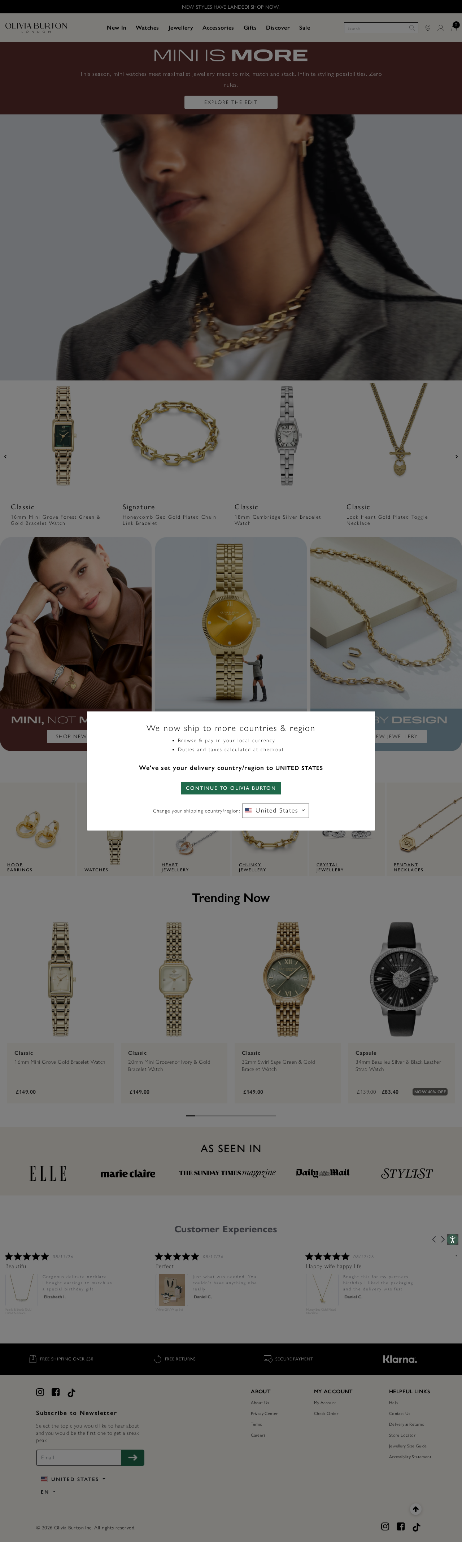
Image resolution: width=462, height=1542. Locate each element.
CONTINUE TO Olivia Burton (231, 788)
